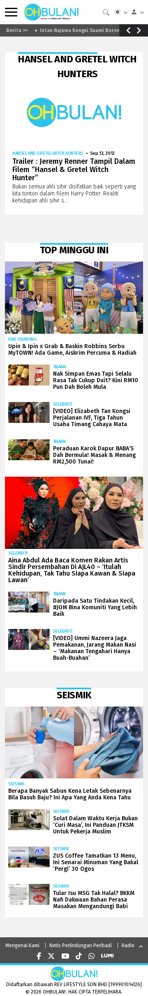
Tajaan (59, 366)
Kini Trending (22, 339)
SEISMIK (16, 784)
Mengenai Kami (22, 945)
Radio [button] (128, 945)
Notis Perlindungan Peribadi (80, 945)
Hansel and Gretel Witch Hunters (47, 153)
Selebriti (62, 404)
